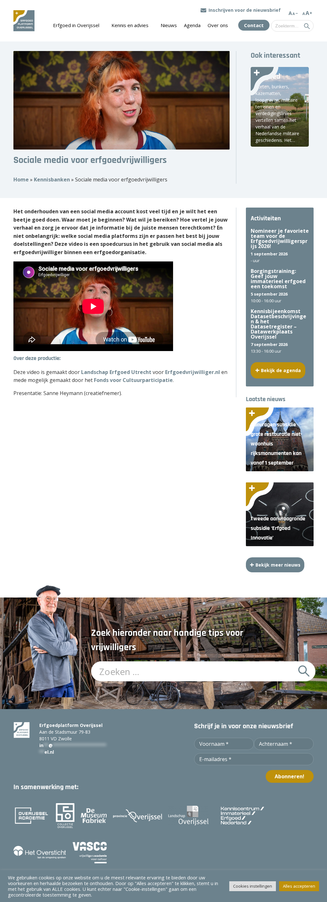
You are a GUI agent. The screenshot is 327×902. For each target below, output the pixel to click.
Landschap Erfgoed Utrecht (116, 372)
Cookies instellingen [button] (252, 886)
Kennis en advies (129, 25)
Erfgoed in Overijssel (76, 25)
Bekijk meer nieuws (277, 565)
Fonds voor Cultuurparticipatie (133, 380)
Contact (254, 25)
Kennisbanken (52, 179)
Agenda (192, 25)
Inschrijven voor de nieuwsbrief (245, 10)
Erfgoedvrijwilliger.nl (192, 372)
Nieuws (169, 25)
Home (21, 179)
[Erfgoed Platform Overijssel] (23, 20)
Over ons (218, 25)
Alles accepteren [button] (299, 886)
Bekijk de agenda (281, 370)
